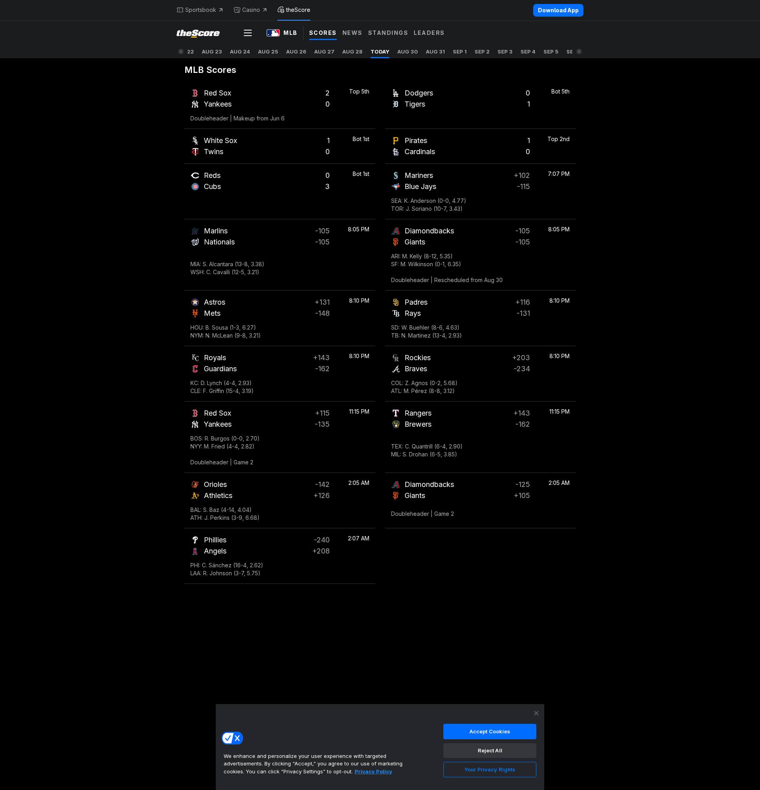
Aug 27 (324, 51)
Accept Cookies (490, 731)
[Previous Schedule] (181, 51)
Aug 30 (407, 51)
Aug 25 (268, 51)
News (352, 32)
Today (380, 51)
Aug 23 (212, 51)
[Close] (536, 713)
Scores (323, 32)
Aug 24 (240, 51)
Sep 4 (528, 51)
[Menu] (247, 33)
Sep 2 (482, 51)
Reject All (490, 750)
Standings (388, 32)
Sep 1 (460, 51)
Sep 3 (505, 51)
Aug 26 (296, 51)
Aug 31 (435, 51)
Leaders (429, 32)
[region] (380, 747)
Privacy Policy (373, 771)
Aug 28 (352, 51)
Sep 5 (551, 51)
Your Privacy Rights (489, 769)
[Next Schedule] (579, 51)
